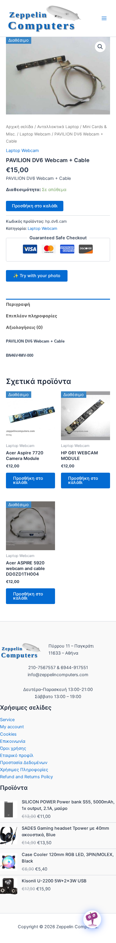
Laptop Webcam (35, 134)
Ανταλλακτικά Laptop (58, 126)
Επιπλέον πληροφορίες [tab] (31, 316)
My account (12, 726)
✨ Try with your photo (36, 275)
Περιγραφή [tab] (18, 304)
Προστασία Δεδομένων (23, 762)
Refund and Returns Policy (26, 776)
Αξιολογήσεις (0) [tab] (24, 327)
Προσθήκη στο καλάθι (34, 206)
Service (7, 719)
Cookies (8, 734)
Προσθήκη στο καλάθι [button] (28, 480)
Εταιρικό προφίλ (17, 755)
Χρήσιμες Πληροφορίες (24, 769)
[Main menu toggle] (104, 18)
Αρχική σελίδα (19, 126)
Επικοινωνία (12, 741)
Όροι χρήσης (13, 748)
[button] (100, 46)
